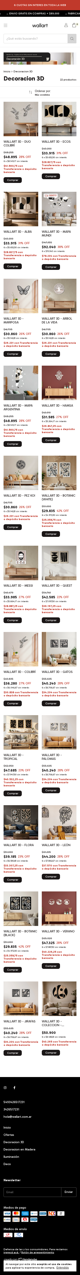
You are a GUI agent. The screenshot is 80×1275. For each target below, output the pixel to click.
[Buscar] (72, 38)
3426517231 (11, 1109)
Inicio (7, 71)
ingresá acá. (11, 1252)
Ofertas (9, 1135)
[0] (74, 25)
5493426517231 (14, 1102)
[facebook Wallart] (14, 1088)
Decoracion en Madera (19, 1149)
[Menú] (6, 25)
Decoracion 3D (14, 1142)
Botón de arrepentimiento (37, 1252)
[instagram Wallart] (5, 1088)
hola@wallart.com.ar (18, 1117)
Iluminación (11, 1157)
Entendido (62, 1267)
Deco (7, 1164)
